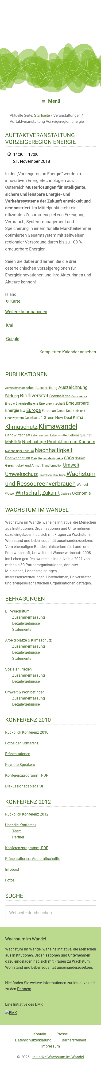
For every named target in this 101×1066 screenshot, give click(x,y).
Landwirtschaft (17, 435)
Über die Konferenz (20, 825)
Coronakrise (79, 396)
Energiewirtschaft (52, 403)
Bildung (12, 396)
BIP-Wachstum (17, 611)
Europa (33, 410)
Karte (15, 301)
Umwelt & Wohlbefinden (25, 692)
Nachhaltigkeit (54, 450)
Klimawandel (58, 426)
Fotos (10, 880)
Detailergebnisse (26, 623)
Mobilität (13, 441)
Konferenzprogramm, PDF (26, 775)
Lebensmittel (58, 435)
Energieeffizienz (27, 403)
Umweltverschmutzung (52, 475)
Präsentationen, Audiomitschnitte (32, 858)
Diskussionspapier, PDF (24, 786)
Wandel (82, 484)
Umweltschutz (21, 474)
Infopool (12, 869)
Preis (34, 458)
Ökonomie (81, 493)
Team (17, 831)
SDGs (69, 458)
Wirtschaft (28, 493)
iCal (9, 325)
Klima (78, 417)
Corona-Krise (59, 396)
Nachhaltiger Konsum (19, 451)
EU (22, 410)
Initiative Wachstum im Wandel (58, 1057)
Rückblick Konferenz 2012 (26, 814)
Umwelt (71, 465)
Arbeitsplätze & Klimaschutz (28, 640)
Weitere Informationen (26, 311)
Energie (10, 403)
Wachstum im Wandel (50, 15)
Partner (18, 837)
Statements (21, 629)
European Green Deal (57, 411)
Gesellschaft (34, 418)
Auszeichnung (73, 387)
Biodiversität (34, 396)
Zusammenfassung (28, 617)
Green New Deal (58, 417)
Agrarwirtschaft (15, 388)
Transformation (52, 465)
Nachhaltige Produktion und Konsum (58, 441)
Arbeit (30, 388)
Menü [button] (54, 101)
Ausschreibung (46, 388)
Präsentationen (17, 754)
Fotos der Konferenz (22, 743)
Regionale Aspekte (50, 458)
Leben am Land (40, 435)
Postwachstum (17, 458)
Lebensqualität (80, 435)
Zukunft (51, 493)
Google (12, 338)
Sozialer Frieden (18, 669)
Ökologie (66, 493)
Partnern (24, 989)
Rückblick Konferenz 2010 (26, 732)
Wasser (10, 493)
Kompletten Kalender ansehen (67, 351)
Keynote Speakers (20, 764)
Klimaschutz (21, 426)
